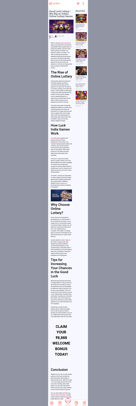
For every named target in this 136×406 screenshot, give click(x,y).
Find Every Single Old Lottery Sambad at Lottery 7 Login (81, 43)
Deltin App (67, 393)
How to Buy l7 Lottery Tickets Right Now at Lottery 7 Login (81, 60)
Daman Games (55, 395)
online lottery (65, 240)
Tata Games (63, 395)
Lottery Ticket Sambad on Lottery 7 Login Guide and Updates (81, 102)
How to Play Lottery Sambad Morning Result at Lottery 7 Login (80, 25)
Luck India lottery (56, 138)
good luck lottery (66, 43)
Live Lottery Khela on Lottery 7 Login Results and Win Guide (81, 77)
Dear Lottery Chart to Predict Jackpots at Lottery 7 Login (80, 85)
